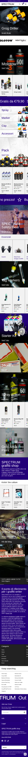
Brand (3, 663)
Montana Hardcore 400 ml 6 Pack (18, 184)
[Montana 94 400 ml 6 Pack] (6, 175)
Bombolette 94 (18, 675)
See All (4, 370)
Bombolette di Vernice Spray (20, 688)
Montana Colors (18, 673)
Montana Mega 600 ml (18, 419)
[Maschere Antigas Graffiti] (18, 247)
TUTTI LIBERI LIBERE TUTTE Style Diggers (11, 580)
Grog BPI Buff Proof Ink (6, 688)
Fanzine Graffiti (18, 680)
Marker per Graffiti (18, 682)
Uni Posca (17, 686)
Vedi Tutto (5, 68)
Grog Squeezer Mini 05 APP (17, 305)
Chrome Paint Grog (6, 682)
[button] (22, 4)
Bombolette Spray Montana (5, 93)
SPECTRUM (6, 751)
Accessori (4, 656)
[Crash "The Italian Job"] (6, 493)
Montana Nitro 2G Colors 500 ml (6, 419)
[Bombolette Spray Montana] (6, 82)
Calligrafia (4, 691)
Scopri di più (6, 33)
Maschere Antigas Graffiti (18, 257)
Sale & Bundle (5, 660)
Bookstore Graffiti (14, 616)
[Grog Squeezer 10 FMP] (6, 295)
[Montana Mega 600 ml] (18, 410)
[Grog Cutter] (18, 82)
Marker (5, 472)
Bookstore (4, 658)
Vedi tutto (5, 399)
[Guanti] (6, 247)
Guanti (4, 257)
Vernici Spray (4, 673)
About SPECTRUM (9, 536)
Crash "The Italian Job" (6, 502)
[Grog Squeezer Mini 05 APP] (18, 295)
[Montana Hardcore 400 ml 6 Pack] (18, 175)
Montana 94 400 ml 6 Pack (6, 184)
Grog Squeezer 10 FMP (6, 305)
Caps (3, 654)
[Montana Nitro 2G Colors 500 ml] (6, 410)
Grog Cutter (17, 92)
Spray (17, 470)
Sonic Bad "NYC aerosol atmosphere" (18, 503)
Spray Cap (9, 613)
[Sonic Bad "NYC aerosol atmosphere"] (18, 493)
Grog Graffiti (4, 675)
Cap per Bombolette (6, 680)
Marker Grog (5, 637)
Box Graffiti (4, 684)
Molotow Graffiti (18, 684)
